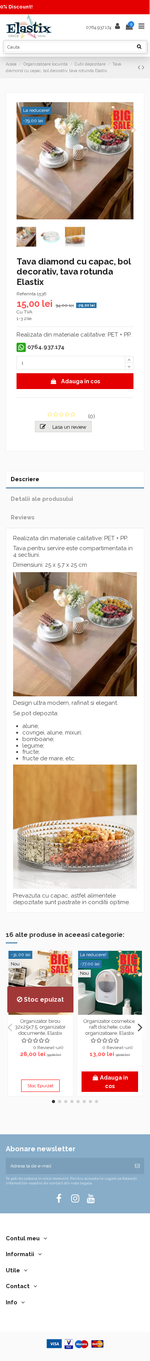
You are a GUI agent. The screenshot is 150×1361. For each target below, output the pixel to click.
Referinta (26, 293)
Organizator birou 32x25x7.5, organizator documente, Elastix (40, 1027)
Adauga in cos (80, 381)
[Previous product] (140, 67)
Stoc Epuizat (40, 1085)
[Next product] (143, 67)
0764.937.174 (98, 27)
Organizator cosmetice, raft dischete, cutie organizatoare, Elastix (109, 1027)
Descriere (25, 479)
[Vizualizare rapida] (40, 1012)
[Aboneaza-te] (137, 1166)
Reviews (23, 517)
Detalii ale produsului (42, 498)
